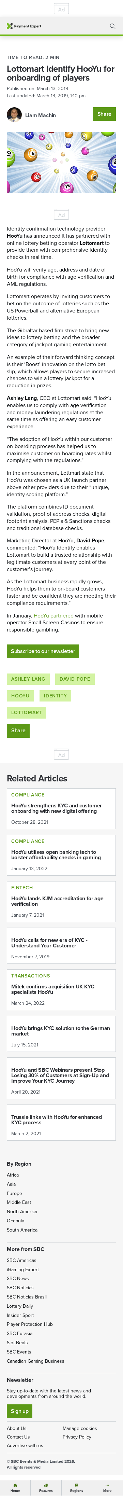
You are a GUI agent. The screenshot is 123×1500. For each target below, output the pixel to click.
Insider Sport (20, 1315)
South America (22, 1230)
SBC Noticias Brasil (27, 1297)
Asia (11, 1184)
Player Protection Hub (30, 1324)
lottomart (26, 712)
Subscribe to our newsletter (43, 651)
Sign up (19, 1411)
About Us (17, 1428)
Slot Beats (17, 1342)
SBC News (18, 1278)
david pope (75, 679)
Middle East (19, 1202)
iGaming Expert (23, 1269)
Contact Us (18, 1437)
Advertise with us (25, 1445)
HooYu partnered (54, 616)
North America (22, 1211)
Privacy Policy (77, 1437)
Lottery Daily (20, 1306)
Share (104, 114)
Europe (14, 1193)
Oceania (15, 1220)
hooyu (20, 695)
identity (55, 695)
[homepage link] (24, 26)
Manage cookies (80, 1428)
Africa (13, 1175)
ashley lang (28, 679)
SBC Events (19, 1352)
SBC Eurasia (19, 1333)
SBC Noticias (20, 1287)
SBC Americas (21, 1260)
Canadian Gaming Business (35, 1361)
